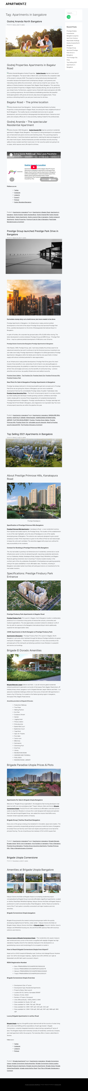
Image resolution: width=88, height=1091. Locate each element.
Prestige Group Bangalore (15, 846)
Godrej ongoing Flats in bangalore (38, 217)
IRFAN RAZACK (30, 417)
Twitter (16, 190)
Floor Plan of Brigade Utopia (46, 1068)
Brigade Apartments (19, 1061)
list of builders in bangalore (40, 843)
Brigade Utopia (11, 843)
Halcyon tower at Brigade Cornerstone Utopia (21, 938)
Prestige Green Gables (14, 375)
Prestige (32, 420)
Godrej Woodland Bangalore (22, 202)
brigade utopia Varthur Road (28, 1068)
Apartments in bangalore (20, 212)
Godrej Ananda (18, 214)
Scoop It (16, 197)
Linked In (17, 195)
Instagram (17, 192)
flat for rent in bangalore (24, 843)
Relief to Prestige (52, 422)
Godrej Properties (20, 219)
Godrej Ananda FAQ (43, 214)
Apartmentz (16, 4)
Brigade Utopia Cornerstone (22, 857)
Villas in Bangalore (16, 848)
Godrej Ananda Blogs (29, 214)
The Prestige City (27, 375)
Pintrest (16, 200)
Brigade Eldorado (54, 841)
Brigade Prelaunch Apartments (16, 1066)
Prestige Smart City (39, 375)
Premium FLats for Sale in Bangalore (37, 219)
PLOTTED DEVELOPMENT (21, 420)
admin (23, 24)
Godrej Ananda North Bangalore (24, 21)
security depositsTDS (13, 425)
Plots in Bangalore (54, 843)
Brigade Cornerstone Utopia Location (47, 1063)
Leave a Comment (18, 222)
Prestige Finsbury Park (14, 378)
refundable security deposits (37, 422)
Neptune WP (58, 1084)
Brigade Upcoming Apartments (35, 1066)
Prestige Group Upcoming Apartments (35, 846)
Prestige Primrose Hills (53, 375)
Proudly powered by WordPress (32, 1084)
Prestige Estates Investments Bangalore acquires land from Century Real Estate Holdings (73, 35)
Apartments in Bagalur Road (41, 212)
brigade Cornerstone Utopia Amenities (23, 1063)
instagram (17, 1046)
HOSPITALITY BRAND (19, 417)
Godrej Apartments (21, 217)
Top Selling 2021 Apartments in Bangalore (30, 434)
